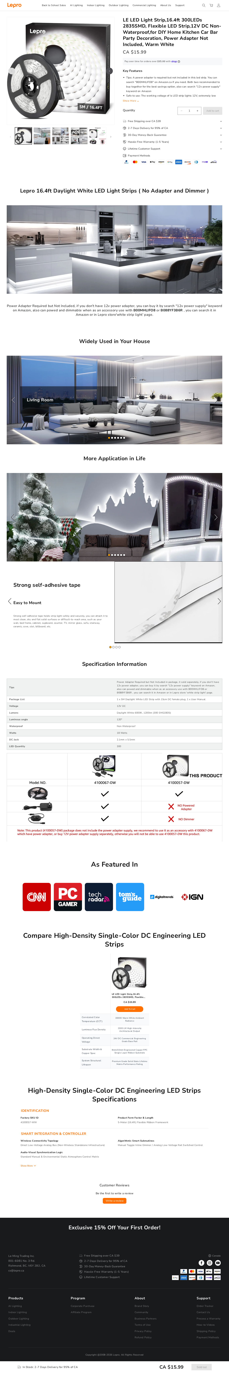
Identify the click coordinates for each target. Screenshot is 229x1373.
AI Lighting (15, 1306)
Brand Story (142, 1306)
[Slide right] (109, 71)
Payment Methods (208, 1337)
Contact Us (203, 1312)
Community (141, 1312)
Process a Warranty (209, 1318)
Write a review (115, 1201)
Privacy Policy (143, 1331)
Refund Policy (143, 1337)
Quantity (129, 110)
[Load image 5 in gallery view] (97, 135)
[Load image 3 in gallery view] (60, 135)
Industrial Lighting (19, 1325)
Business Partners (145, 1318)
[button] (204, 5)
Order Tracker (205, 1306)
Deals (11, 1331)
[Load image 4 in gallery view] (79, 135)
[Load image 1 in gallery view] (23, 135)
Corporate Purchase (83, 1306)
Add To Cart (129, 1009)
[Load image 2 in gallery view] (42, 135)
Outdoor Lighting (18, 1318)
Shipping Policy (206, 1331)
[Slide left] (11, 71)
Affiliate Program (81, 1312)
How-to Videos (206, 1325)
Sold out (202, 1367)
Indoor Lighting (17, 1312)
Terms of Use (143, 1325)
